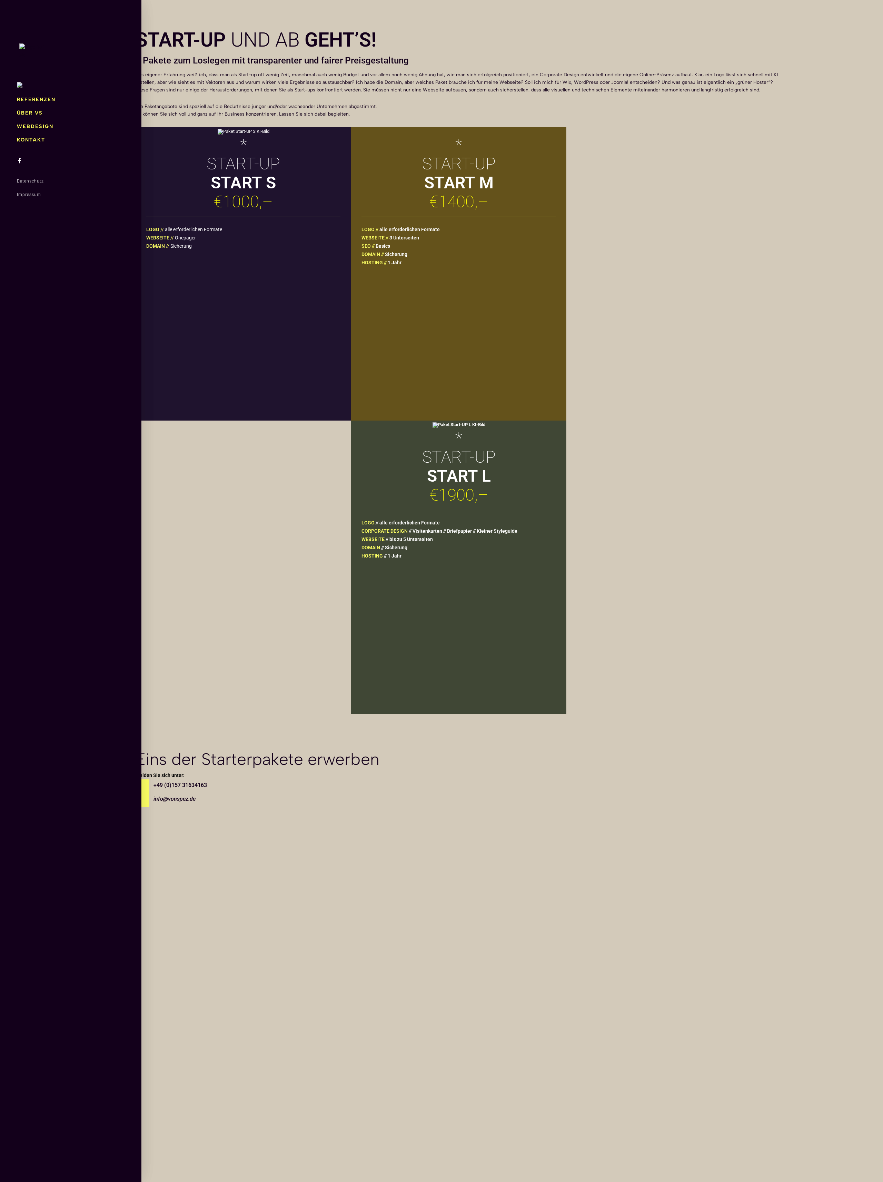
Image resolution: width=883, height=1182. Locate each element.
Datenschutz (30, 181)
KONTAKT (31, 140)
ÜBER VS (30, 113)
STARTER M (459, 308)
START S (243, 305)
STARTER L (458, 605)
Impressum (29, 194)
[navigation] (19, 86)
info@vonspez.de (174, 799)
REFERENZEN (36, 99)
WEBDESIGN (35, 126)
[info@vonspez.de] (142, 800)
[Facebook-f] (19, 160)
